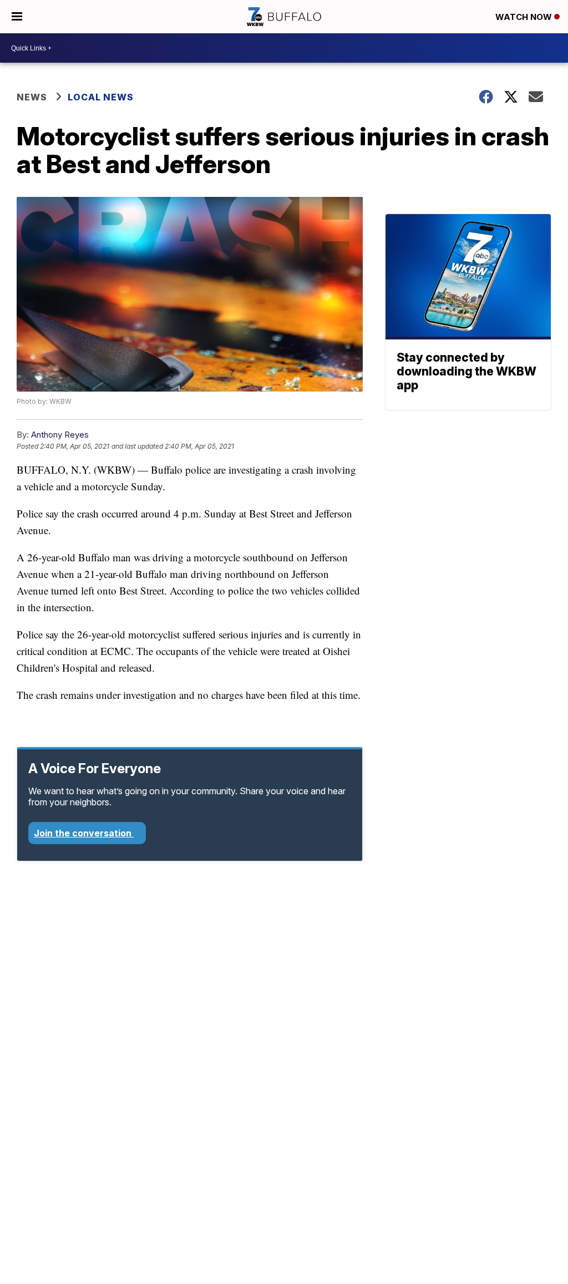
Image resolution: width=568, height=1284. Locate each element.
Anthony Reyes (60, 434)
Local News (101, 97)
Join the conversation (84, 833)
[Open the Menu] (17, 16)
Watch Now (524, 17)
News (32, 97)
